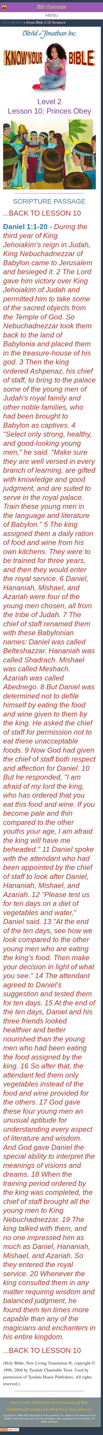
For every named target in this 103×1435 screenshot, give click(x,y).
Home (6, 22)
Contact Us (83, 1409)
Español (49, 1409)
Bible (19, 22)
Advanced (70, 1402)
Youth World (32, 1402)
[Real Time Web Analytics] (9, 1429)
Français (33, 1409)
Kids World (52, 1402)
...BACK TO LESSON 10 (42, 213)
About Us (65, 1409)
